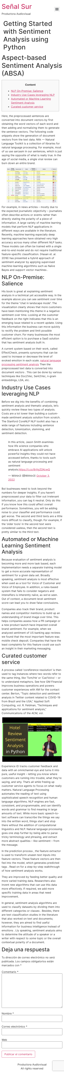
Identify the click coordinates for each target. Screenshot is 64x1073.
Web (4, 1039)
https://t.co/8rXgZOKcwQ (34, 469)
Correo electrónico (14, 1026)
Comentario (10, 971)
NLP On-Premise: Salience (27, 91)
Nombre (8, 1013)
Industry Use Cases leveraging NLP (33, 94)
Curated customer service (27, 106)
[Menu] (57, 9)
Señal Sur (17, 6)
